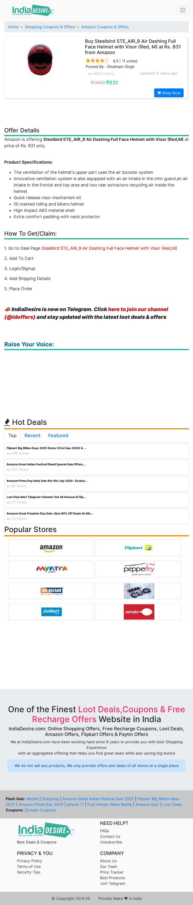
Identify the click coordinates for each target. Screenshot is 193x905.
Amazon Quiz (147, 804)
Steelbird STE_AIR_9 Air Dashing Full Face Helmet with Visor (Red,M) (109, 248)
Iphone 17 (75, 804)
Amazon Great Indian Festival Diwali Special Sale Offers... (46, 464)
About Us (108, 860)
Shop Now (171, 93)
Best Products (112, 877)
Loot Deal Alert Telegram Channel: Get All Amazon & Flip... (46, 497)
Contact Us (110, 836)
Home (13, 26)
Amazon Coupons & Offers (105, 26)
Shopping (50, 798)
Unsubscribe (111, 842)
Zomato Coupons (40, 810)
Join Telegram (112, 883)
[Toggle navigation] (182, 10)
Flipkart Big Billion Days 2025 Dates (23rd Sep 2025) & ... (46, 448)
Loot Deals (172, 804)
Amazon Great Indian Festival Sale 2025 (98, 798)
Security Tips (28, 872)
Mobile (32, 798)
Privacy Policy (29, 860)
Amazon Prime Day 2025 (41, 804)
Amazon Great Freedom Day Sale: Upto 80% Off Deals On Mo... (50, 513)
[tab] (12, 436)
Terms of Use (29, 866)
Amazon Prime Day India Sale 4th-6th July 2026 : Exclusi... (47, 480)
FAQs (104, 830)
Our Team (108, 866)
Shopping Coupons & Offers (50, 26)
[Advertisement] (96, 112)
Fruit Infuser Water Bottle (109, 804)
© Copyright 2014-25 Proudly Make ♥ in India (97, 898)
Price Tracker (112, 872)
